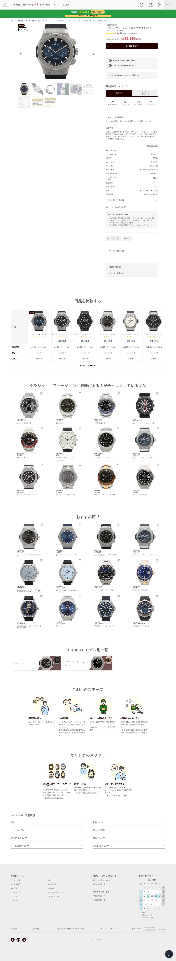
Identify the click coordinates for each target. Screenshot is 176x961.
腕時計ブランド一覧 (24, 21)
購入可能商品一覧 (99, 884)
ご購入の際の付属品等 (115, 200)
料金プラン (14, 896)
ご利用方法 (14, 900)
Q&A (49, 880)
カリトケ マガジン (54, 896)
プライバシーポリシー (108, 929)
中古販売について (99, 896)
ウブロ (34, 21)
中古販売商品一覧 (99, 900)
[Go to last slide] (20, 53)
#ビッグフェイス (113, 238)
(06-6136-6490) (125, 60)
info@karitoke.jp (152, 927)
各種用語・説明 (152, 146)
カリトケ (13, 21)
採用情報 (36, 929)
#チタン (127, 238)
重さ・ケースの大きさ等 (116, 207)
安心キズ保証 (52, 884)
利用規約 (51, 888)
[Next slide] (93, 53)
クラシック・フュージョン (46, 21)
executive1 (110, 39)
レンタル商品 (15, 884)
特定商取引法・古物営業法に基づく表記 (70, 929)
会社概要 (14, 929)
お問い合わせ (136, 929)
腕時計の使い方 (115, 267)
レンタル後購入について (101, 880)
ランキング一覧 (16, 892)
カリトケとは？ (16, 880)
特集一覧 (14, 888)
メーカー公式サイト (118, 273)
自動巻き (154, 162)
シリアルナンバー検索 (55, 892)
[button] (24, 89)
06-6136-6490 (150, 929)
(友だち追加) (124, 65)
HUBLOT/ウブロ (111, 25)
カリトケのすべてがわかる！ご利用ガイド (124, 75)
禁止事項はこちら (117, 139)
